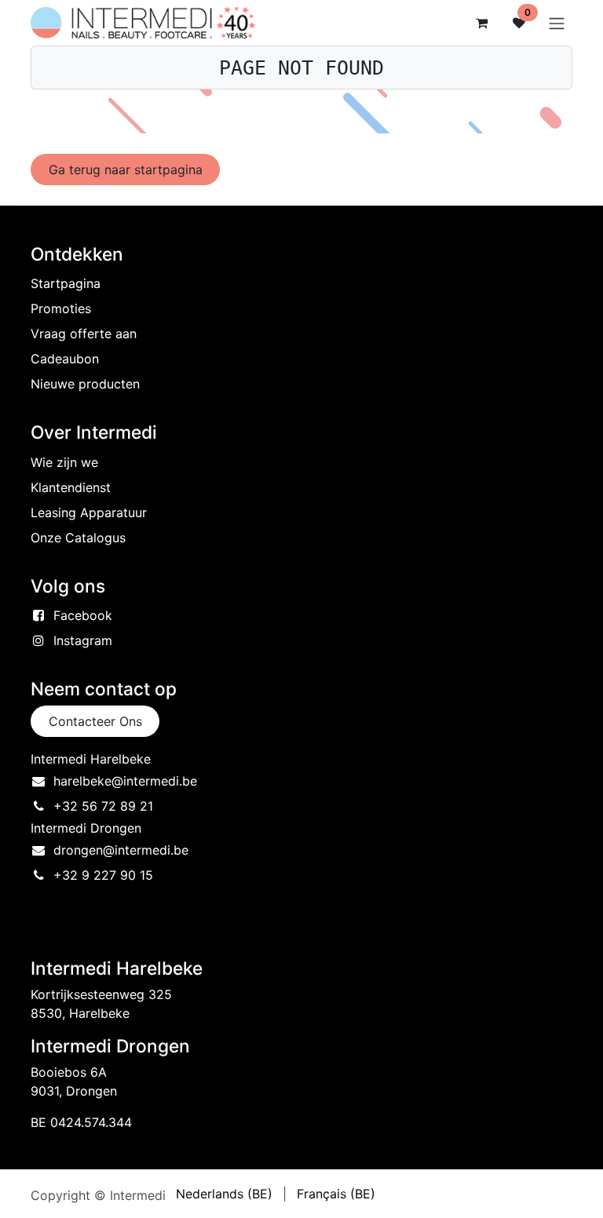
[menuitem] (224, 1193)
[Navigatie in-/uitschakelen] (556, 22)
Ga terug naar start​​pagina (126, 169)
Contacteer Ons (95, 721)
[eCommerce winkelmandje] (481, 22)
